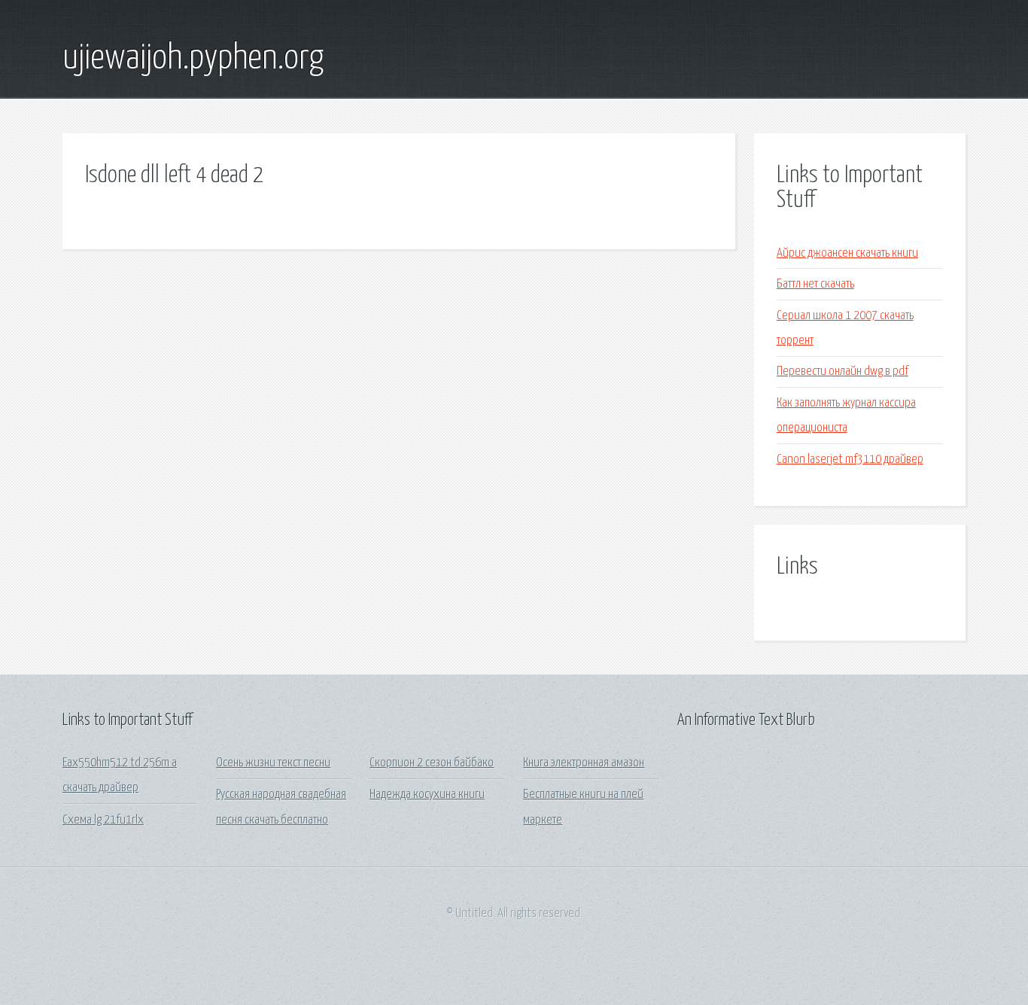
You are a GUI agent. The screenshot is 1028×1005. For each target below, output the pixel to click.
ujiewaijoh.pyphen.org (193, 58)
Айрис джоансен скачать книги (847, 253)
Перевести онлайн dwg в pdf (842, 371)
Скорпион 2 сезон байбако (432, 763)
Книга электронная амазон (583, 763)
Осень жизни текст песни (273, 763)
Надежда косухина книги (427, 794)
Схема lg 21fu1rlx (103, 820)
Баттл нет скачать (815, 284)
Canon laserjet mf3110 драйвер (850, 459)
